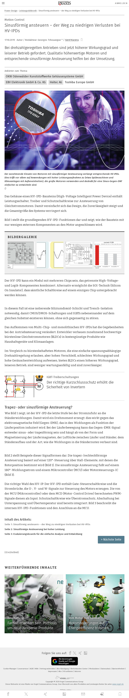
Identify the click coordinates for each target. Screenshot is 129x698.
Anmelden (121, 3)
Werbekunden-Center (79, 669)
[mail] (83, 694)
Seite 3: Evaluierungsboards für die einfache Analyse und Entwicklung (43, 534)
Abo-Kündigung (63, 669)
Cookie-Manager (10, 669)
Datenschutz (106, 669)
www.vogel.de (118, 684)
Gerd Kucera (72, 40)
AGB (32, 669)
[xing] (46, 694)
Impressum (52, 671)
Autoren (78, 671)
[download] (102, 694)
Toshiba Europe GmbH (79, 82)
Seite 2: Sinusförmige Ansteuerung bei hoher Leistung (35, 529)
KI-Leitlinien (68, 671)
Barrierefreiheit (118, 669)
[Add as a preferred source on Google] (64, 661)
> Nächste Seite (111, 539)
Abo (60, 671)
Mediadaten (94, 669)
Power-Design (11, 10)
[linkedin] (64, 694)
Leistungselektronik (28, 10)
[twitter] (26, 694)
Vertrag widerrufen (48, 669)
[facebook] (8, 694)
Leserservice (23, 669)
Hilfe (37, 669)
